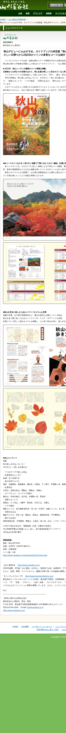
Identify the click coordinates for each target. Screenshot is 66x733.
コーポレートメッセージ (42, 626)
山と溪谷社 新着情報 (16, 19)
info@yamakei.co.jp (35, 607)
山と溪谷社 (14, 5)
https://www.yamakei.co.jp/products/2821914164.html (25, 555)
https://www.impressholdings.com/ (39, 576)
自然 (27, 13)
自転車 (49, 13)
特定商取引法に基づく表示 (48, 630)
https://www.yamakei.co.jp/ (29, 565)
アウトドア (37, 13)
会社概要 (25, 626)
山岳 (20, 13)
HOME (3, 19)
